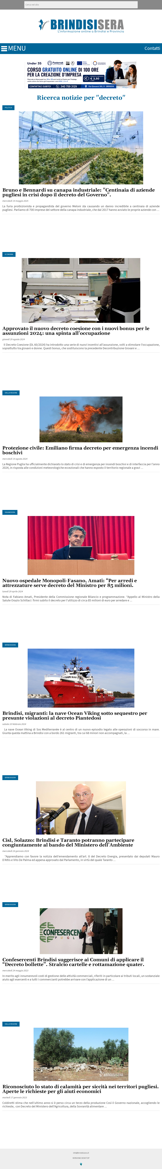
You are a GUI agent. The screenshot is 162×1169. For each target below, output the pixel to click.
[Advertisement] (81, 233)
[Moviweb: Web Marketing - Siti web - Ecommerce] (81, 1168)
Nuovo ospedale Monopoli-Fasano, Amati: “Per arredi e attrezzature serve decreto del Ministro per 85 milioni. (69, 583)
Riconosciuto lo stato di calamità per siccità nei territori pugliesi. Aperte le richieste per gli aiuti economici (80, 1089)
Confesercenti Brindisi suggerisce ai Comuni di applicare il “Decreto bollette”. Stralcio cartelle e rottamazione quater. (73, 962)
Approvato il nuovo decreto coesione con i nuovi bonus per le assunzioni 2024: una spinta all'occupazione (75, 331)
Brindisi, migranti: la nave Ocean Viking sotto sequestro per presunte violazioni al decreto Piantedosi (74, 715)
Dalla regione (11, 393)
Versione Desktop (81, 1158)
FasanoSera (10, 512)
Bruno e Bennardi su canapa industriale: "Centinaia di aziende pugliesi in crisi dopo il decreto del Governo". (78, 192)
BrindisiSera (10, 645)
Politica (8, 107)
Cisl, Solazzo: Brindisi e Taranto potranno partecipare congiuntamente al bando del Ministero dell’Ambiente (68, 842)
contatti (152, 48)
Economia (9, 254)
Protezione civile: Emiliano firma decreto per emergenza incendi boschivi (80, 450)
